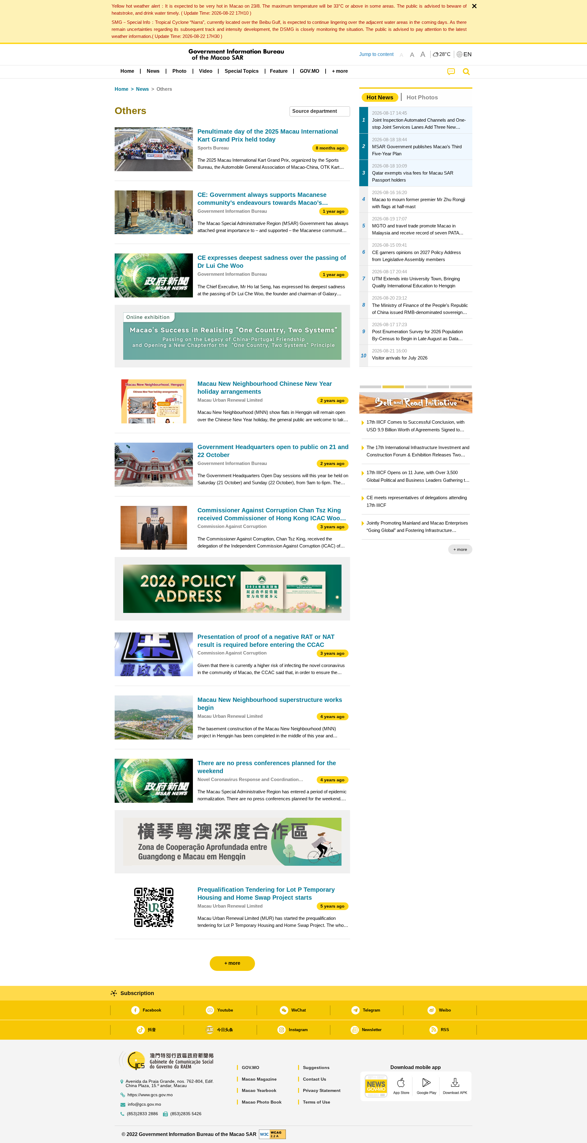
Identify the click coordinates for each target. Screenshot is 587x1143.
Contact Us (314, 1079)
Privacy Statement (322, 1090)
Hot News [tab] (380, 97)
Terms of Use (316, 1102)
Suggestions (316, 1067)
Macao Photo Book (262, 1102)
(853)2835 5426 (185, 1114)
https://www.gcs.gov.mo (150, 1095)
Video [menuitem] (205, 71)
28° (445, 54)
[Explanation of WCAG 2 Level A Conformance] (272, 1134)
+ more (460, 549)
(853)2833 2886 (142, 1114)
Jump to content (376, 54)
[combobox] (320, 111)
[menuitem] (153, 71)
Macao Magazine (259, 1079)
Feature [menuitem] (279, 71)
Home (121, 89)
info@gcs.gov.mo (144, 1104)
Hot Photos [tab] (422, 97)
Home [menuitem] (127, 71)
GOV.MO (250, 1067)
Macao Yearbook (259, 1090)
